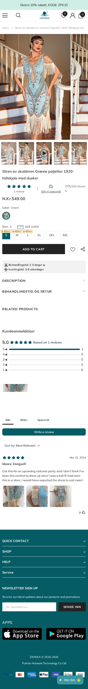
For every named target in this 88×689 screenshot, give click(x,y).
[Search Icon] (22, 15)
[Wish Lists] (73, 249)
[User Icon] (72, 15)
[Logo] (44, 15)
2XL (52, 235)
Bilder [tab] (24, 420)
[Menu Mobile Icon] (5, 15)
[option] (35, 87)
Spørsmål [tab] (43, 420)
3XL (65, 235)
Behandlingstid (18, 265)
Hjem (5, 27)
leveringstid (16, 269)
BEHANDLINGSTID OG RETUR (27, 291)
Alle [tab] (7, 420)
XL (39, 235)
